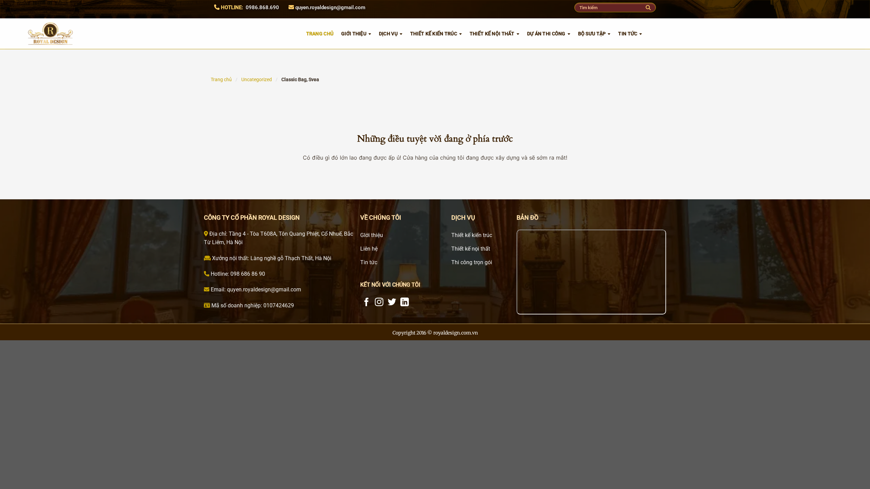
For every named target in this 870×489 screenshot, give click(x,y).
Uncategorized (256, 79)
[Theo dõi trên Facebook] (366, 302)
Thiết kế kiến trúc (433, 33)
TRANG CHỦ (320, 33)
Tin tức (627, 33)
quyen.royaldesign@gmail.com (330, 7)
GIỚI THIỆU (353, 33)
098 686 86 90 (247, 274)
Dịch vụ (388, 33)
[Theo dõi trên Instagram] (379, 302)
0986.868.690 (262, 7)
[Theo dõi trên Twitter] (392, 302)
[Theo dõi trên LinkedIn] (404, 302)
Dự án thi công (546, 33)
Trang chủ (221, 79)
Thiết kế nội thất (492, 33)
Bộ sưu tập (592, 33)
